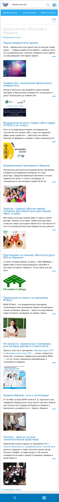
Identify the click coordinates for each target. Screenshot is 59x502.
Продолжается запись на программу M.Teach (25, 299)
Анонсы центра (29, 13)
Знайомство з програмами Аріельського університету (27, 84)
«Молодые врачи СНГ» (43, 350)
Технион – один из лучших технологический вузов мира (21, 438)
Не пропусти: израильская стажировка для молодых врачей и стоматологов (27, 345)
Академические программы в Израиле (26, 165)
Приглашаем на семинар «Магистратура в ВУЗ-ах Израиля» (29, 256)
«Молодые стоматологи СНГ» (18, 353)
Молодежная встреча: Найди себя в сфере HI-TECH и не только (29, 124)
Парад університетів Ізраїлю (20, 42)
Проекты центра (48, 13)
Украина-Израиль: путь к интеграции (26, 395)
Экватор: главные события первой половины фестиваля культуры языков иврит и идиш (27, 211)
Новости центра (10, 13)
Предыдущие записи (11, 37)
